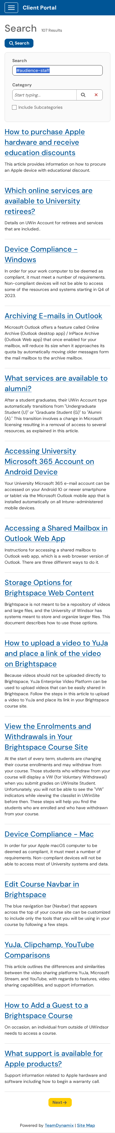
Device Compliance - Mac (49, 834)
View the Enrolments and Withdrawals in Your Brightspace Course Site (48, 736)
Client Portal (39, 7)
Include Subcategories (40, 107)
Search (19, 60)
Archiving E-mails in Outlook (53, 315)
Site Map (86, 1125)
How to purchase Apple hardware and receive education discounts (45, 142)
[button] (83, 95)
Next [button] (57, 1102)
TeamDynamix (59, 1125)
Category (22, 85)
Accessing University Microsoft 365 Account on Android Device (49, 461)
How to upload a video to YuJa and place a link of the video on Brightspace (56, 653)
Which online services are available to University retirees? (49, 201)
